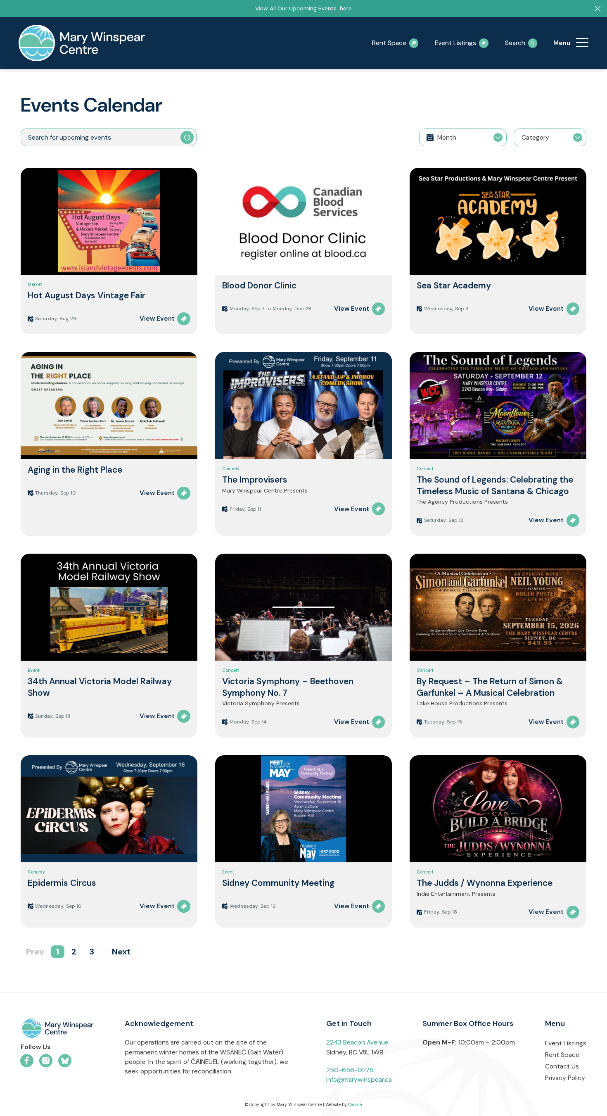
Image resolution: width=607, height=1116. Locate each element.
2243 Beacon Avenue (357, 1042)
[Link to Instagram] (46, 1060)
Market (35, 284)
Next (121, 951)
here (346, 8)
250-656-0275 (350, 1070)
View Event (157, 318)
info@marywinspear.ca (359, 1080)
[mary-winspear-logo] (82, 43)
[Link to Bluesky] (65, 1060)
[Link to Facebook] (27, 1060)
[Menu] (582, 43)
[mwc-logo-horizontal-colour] (57, 1029)
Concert (425, 468)
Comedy (230, 468)
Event (34, 670)
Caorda (355, 1104)
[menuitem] (582, 43)
